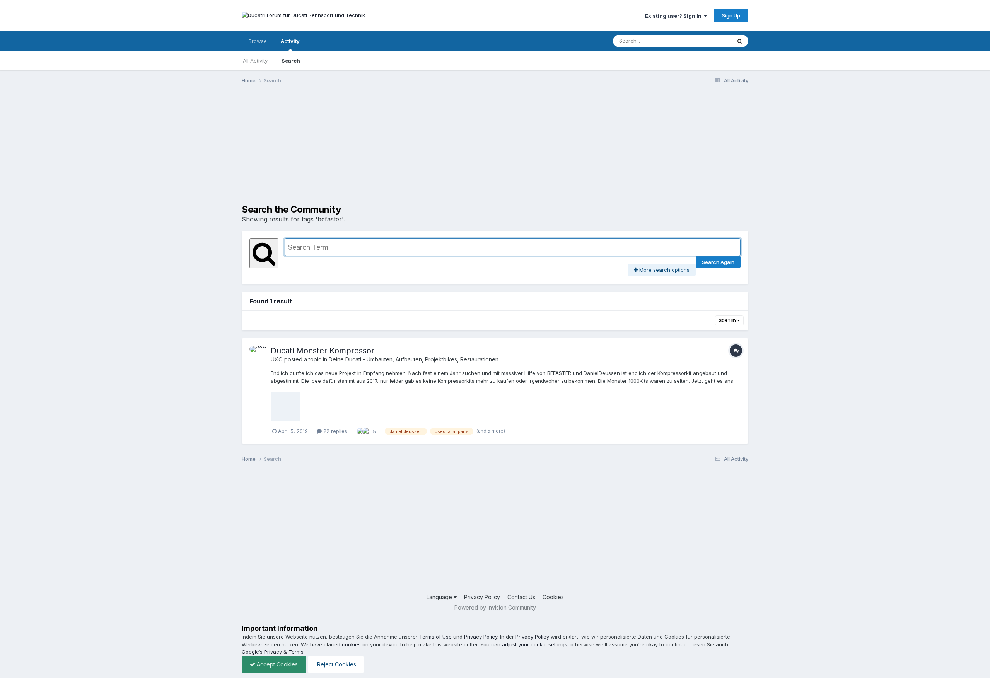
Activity (290, 41)
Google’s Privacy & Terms (273, 652)
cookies (351, 644)
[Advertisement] (382, 150)
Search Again (718, 262)
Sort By (728, 320)
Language (440, 597)
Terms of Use (435, 637)
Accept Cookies (276, 664)
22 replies (334, 431)
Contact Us (521, 597)
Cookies (553, 597)
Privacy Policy (482, 597)
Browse (258, 41)
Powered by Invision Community (495, 607)
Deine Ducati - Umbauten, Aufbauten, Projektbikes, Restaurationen (413, 359)
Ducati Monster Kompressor (322, 350)
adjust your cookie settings (534, 644)
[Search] (739, 41)
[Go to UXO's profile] (257, 354)
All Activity (255, 61)
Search (291, 61)
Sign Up (731, 15)
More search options (664, 270)
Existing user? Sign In (674, 16)
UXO (277, 359)
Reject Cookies (336, 664)
